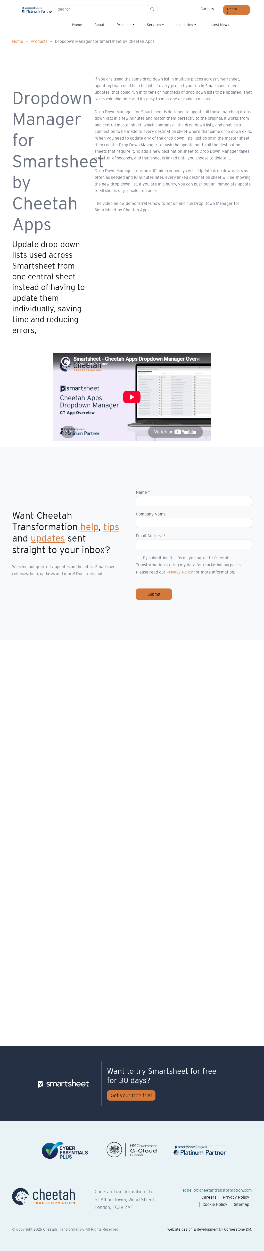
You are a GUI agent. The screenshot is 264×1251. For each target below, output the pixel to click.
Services (154, 25)
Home (77, 25)
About (99, 25)
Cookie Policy (214, 1204)
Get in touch (232, 11)
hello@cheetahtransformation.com (219, 1190)
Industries (184, 25)
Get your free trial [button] (131, 1095)
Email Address (151, 535)
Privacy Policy (180, 572)
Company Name (151, 514)
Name (143, 492)
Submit (154, 594)
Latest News (219, 25)
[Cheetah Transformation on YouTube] (246, 25)
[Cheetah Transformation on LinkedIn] (239, 25)
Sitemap (241, 1204)
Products (124, 25)
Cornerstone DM (237, 1229)
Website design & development (193, 1229)
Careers (207, 9)
